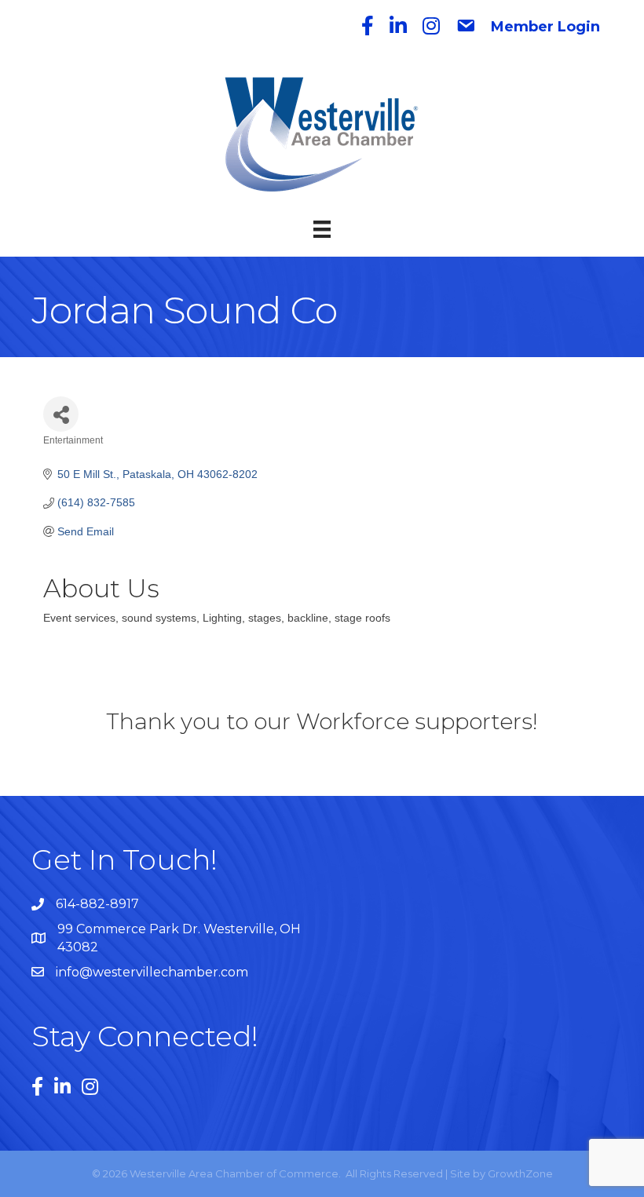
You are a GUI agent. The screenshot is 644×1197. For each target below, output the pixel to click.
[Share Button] (61, 414)
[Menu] (322, 229)
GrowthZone (520, 1173)
